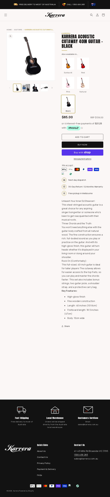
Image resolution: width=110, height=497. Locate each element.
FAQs (39, 475)
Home (9, 30)
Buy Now (82, 144)
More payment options (82, 159)
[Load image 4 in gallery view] (44, 88)
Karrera (16, 491)
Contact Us (42, 457)
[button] (6, 15)
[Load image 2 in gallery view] (26, 88)
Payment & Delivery (46, 469)
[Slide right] (52, 88)
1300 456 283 (81, 454)
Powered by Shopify (26, 491)
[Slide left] (10, 88)
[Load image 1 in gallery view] (17, 88)
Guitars (18, 30)
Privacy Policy (43, 463)
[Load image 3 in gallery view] (35, 88)
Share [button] (67, 326)
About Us (41, 451)
